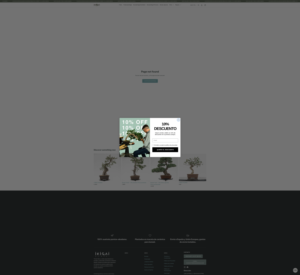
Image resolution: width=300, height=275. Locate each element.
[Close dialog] (178, 120)
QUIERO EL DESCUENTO (165, 149)
